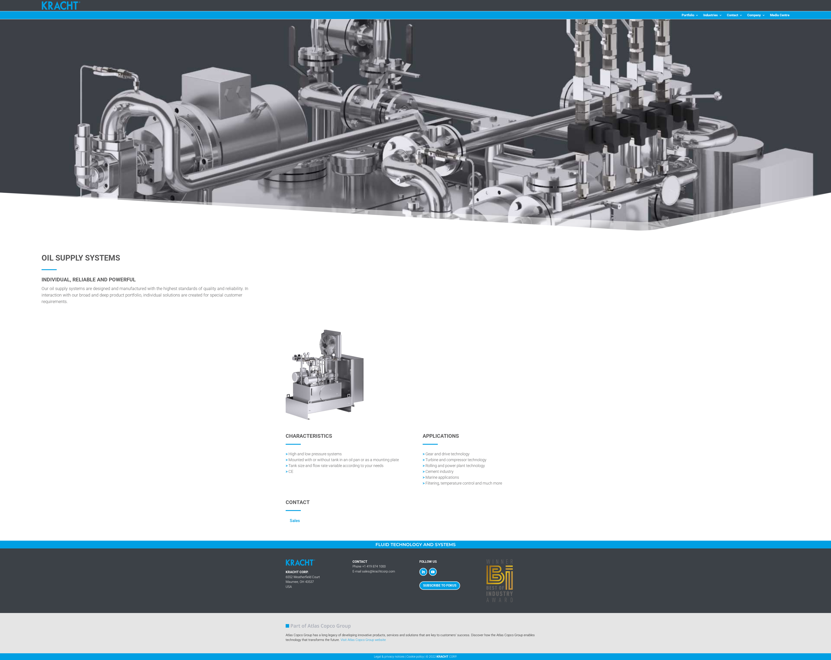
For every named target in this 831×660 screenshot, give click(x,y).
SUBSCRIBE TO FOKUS (439, 585)
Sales (295, 520)
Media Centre (779, 15)
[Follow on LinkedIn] (423, 572)
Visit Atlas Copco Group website (363, 640)
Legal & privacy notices (389, 656)
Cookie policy (415, 656)
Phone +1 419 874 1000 (369, 566)
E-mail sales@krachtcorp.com (374, 571)
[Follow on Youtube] (433, 572)
